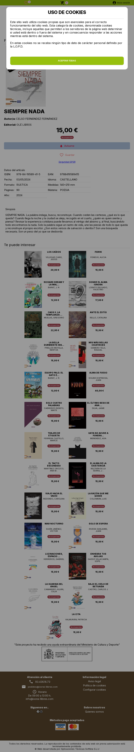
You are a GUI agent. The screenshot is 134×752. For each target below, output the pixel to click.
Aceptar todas (67, 61)
